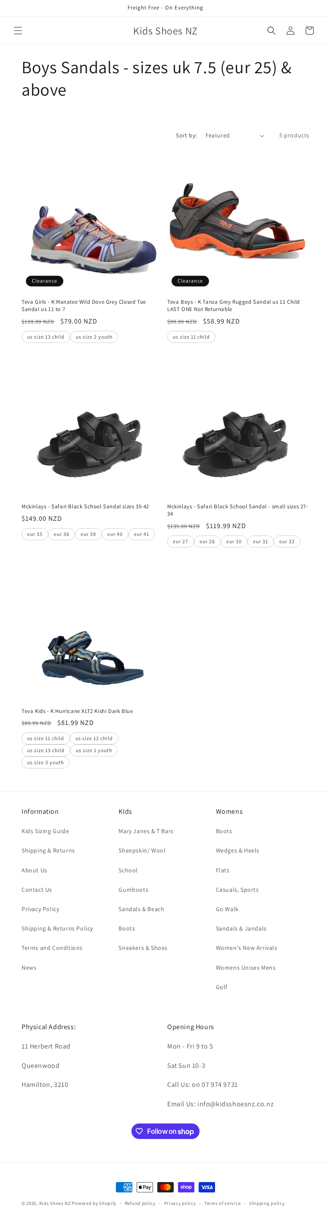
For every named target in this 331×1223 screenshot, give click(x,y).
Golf (222, 987)
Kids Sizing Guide (45, 831)
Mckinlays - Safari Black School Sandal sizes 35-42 (85, 506)
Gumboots (133, 889)
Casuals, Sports (237, 889)
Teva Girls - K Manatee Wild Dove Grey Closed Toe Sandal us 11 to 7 (84, 306)
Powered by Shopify (94, 1203)
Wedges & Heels (237, 850)
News (29, 967)
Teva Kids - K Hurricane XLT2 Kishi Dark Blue (77, 711)
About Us (34, 870)
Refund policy (140, 1203)
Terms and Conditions (52, 948)
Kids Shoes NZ (55, 1203)
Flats (223, 870)
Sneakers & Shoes (143, 948)
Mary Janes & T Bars (146, 831)
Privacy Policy (40, 909)
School (128, 870)
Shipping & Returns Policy (57, 928)
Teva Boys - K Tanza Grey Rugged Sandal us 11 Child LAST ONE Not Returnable (233, 306)
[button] (18, 30)
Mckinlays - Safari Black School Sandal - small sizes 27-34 (237, 510)
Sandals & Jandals (241, 928)
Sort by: (186, 135)
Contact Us (37, 889)
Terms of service (222, 1203)
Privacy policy (180, 1203)
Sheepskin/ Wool (142, 850)
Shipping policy (267, 1203)
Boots (127, 928)
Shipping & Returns (48, 850)
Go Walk (227, 909)
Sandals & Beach (141, 909)
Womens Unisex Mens (246, 967)
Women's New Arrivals (247, 948)
